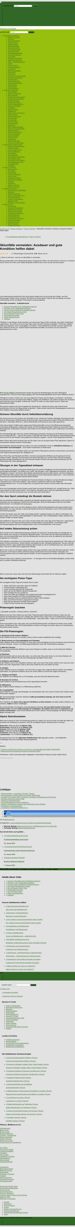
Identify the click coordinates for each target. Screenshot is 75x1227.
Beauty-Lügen (5, 1132)
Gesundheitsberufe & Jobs (15, 1018)
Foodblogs (11, 108)
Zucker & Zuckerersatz (15, 143)
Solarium (11, 181)
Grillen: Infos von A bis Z (16, 113)
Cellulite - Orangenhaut (8, 1135)
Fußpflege (3, 1153)
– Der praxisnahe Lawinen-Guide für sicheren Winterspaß (20, 795)
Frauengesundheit (14, 49)
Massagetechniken (6, 1169)
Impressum (8, 1204)
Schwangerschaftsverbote (9, 1188)
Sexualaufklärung (14, 151)
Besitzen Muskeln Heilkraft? (14, 861)
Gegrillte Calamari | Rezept (15, 1121)
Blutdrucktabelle (13, 46)
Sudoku (8, 1028)
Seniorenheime (11, 1025)
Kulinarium (11, 125)
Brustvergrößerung (6, 1134)
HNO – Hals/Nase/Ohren (16, 62)
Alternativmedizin (14, 41)
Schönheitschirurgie (7, 1179)
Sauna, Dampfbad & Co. (16, 195)
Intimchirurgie (4, 1160)
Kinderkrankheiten (14, 220)
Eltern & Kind (8, 23)
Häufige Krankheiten (15, 58)
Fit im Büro (11, 171)
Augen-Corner (13, 42)
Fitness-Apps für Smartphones (10, 1142)
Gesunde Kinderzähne (15, 208)
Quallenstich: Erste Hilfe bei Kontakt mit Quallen (22, 963)
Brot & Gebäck (13, 95)
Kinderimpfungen (14, 217)
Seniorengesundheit (15, 83)
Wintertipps (47, 823)
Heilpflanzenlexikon (15, 60)
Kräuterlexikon (13, 123)
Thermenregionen (14, 197)
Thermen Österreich (7, 1193)
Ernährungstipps (13, 100)
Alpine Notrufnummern (12, 317)
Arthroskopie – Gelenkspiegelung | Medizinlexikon (23, 956)
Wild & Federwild (14, 141)
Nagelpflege (4, 1172)
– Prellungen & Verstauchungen (11, 806)
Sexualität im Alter (14, 159)
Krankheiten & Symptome (15, 1045)
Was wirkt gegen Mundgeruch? (16, 909)
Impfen (10, 64)
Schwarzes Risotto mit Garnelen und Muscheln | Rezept (25, 1074)
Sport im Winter (28, 823)
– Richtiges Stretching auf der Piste (12, 799)
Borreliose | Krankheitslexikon (16, 916)
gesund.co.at (4, 229)
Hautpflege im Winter (7, 1156)
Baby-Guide (12, 206)
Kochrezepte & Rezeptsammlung (17, 1043)
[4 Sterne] (7, 254)
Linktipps (7, 319)
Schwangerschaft (14, 225)
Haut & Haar (12, 176)
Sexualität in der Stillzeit (16, 160)
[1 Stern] (1, 254)
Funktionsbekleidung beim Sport (16, 839)
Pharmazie (11, 74)
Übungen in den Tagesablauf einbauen (17, 308)
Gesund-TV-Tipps (12, 1016)
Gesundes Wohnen (14, 55)
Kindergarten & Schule (16, 218)
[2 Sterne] (3, 254)
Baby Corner (4, 1130)
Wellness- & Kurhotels (7, 1199)
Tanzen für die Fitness (19, 1195)
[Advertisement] (37, 278)
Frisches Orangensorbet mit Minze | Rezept (21, 1061)
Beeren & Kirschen (14, 93)
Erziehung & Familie (15, 209)
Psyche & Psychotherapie (17, 76)
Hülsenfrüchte (12, 115)
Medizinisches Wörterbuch (15, 1047)
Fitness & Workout (14, 174)
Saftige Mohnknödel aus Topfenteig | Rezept (21, 1107)
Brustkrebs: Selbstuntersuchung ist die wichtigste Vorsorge (26, 943)
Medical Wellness (14, 194)
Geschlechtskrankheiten (16, 146)
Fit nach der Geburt (6, 1149)
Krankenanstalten (12, 1020)
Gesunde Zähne (13, 51)
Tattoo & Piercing (14, 187)
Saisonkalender (13, 136)
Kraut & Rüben (13, 122)
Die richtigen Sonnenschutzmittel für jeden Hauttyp (23, 923)
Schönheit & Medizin (15, 180)
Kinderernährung (14, 215)
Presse (6, 1207)
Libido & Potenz (13, 148)
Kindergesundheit (14, 67)
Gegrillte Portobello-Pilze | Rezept (17, 1081)
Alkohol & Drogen (14, 37)
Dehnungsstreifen (6, 1137)
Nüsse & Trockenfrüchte (16, 129)
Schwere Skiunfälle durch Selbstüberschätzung (20, 306)
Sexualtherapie (13, 164)
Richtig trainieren (6, 1177)
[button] (7, 811)
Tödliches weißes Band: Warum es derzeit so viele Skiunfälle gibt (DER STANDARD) (30, 749)
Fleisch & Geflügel (14, 106)
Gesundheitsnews (12, 1014)
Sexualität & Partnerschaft (13, 18)
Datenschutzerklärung (11, 1211)
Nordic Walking (9, 393)
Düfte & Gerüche (6, 1139)
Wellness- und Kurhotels (16, 202)
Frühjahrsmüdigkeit (6, 1151)
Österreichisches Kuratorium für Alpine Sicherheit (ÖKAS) (21, 751)
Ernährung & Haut (6, 1141)
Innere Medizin (13, 65)
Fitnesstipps (12, 173)
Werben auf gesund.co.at (12, 1209)
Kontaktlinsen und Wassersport (16, 929)
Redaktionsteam (8, 819)
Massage (11, 192)
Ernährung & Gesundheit (16, 97)
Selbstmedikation (14, 81)
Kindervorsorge (13, 224)
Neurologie (12, 72)
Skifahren (19, 823)
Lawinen (13, 823)
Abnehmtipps (12, 92)
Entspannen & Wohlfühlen (17, 190)
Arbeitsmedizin (13, 44)
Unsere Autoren (9, 1205)
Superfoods (12, 139)
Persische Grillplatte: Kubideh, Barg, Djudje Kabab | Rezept (26, 1068)
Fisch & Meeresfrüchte (15, 104)
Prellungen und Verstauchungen (17, 949)
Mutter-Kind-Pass (6, 1170)
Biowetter (9, 1009)
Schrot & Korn (12, 137)
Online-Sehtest (11, 1023)
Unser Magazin (9, 16)
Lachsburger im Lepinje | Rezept (17, 1101)
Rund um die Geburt (15, 211)
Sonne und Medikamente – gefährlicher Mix (21, 936)
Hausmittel (11, 57)
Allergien (11, 39)
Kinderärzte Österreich (15, 213)
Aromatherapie (5, 1128)
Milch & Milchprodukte (15, 127)
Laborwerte (12, 69)
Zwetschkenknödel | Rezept (15, 1087)
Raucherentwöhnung (15, 78)
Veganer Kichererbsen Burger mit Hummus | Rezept (24, 1114)
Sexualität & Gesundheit (16, 157)
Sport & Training (13, 185)
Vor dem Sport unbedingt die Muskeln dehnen (20, 310)
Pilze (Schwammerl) (15, 132)
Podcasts (7, 25)
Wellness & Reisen (10, 21)
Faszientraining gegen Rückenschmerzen (19, 850)
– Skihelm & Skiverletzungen (10, 801)
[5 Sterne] (10, 254)
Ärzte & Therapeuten (13, 1006)
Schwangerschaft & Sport (9, 1186)
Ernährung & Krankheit (16, 99)
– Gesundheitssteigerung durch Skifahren (14, 802)
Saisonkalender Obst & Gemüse (17, 1027)
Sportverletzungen (6, 1192)
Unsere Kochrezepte (11, 14)
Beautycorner (12, 169)
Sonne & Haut (5, 1190)
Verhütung (11, 166)
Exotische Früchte (14, 102)
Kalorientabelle (11, 1041)
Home (6, 9)
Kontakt (6, 1202)
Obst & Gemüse (13, 130)
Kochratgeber (12, 118)
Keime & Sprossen (14, 116)
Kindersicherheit (13, 222)
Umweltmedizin (13, 88)
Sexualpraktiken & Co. (15, 162)
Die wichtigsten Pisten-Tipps (14, 314)
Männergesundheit (14, 71)
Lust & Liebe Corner (15, 150)
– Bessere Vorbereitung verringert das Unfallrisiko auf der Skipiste (23, 804)
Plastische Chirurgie (7, 1174)
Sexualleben (12, 153)
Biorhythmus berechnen (14, 1007)
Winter (41, 823)
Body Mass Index (14, 48)
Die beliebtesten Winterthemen (17, 237)
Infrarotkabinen (5, 1158)
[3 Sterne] (5, 254)
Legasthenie (4, 1167)
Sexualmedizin (13, 155)
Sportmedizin (12, 85)
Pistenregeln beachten (12, 315)
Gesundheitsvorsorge (15, 53)
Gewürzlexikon (13, 109)
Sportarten (11, 183)
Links (6, 1214)
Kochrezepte (12, 120)
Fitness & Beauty (10, 20)
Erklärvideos (10, 1013)
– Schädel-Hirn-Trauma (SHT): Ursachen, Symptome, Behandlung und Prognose (28, 797)
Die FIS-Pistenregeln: (14, 891)
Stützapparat (12, 86)
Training (36, 823)
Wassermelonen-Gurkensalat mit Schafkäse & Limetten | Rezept (28, 1094)
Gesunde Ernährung (11, 13)
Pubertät (3, 1176)
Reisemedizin (12, 79)
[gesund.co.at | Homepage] (5, 2)
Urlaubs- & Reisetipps (15, 199)
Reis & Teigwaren (14, 134)
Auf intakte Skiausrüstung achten (15, 312)
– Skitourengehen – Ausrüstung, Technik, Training (17, 793)
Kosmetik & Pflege (14, 178)
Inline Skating (27, 394)
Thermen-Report (5, 1195)
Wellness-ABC (13, 201)
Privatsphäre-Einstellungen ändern (16, 1212)
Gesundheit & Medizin (11, 11)
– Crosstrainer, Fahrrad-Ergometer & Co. (14, 808)
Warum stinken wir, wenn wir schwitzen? (20, 969)
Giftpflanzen (12, 111)
